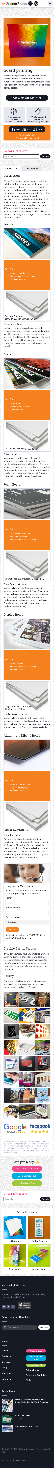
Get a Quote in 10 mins (27, 1168)
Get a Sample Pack (27, 1176)
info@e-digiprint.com (21, 938)
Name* (9, 897)
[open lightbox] (11, 999)
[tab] (10, 168)
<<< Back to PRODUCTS (15, 151)
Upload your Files (27, 1183)
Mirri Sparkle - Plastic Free (26, 1426)
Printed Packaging (23, 1415)
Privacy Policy (32, 1370)
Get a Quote (36, 1351)
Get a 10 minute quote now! (27, 97)
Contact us (7, 1379)
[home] (15, 3)
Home (5, 1350)
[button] (49, 3)
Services (6, 1362)
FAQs (28, 1380)
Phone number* (13, 907)
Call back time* (13, 917)
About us (6, 1373)
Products (6, 1356)
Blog (4, 1367)
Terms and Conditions (36, 1375)
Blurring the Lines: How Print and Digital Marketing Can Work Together (31, 1400)
